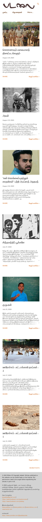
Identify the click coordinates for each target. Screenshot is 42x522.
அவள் (6, 115)
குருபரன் (7, 305)
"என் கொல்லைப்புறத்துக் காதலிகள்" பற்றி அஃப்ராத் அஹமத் (21, 179)
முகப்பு (5, 12)
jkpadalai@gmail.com (9, 497)
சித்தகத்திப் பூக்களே (14, 242)
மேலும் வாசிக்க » (34, 76)
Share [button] (5, 76)
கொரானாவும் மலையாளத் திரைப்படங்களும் (16, 51)
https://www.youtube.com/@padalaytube (14, 515)
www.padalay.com (7, 507)
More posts (34, 468)
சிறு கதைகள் (17, 12)
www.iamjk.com (7, 509)
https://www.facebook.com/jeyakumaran (14, 499)
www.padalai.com (19, 507)
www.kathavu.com (31, 507)
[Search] (38, 4)
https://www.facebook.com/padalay (13, 501)
